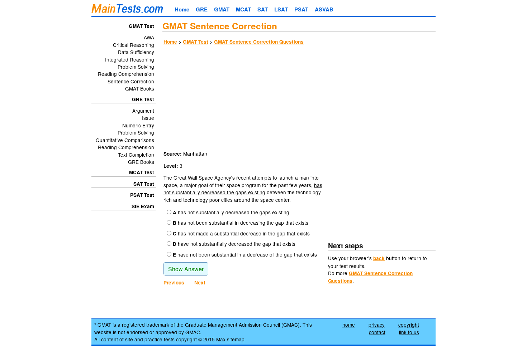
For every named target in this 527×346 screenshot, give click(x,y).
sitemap (235, 339)
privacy (377, 324)
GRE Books (141, 161)
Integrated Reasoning (129, 59)
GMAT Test (195, 41)
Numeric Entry (138, 125)
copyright (408, 324)
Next (199, 282)
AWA (149, 37)
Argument (143, 110)
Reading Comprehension (126, 73)
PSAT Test (142, 194)
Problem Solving (136, 66)
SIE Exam (143, 206)
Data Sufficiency (136, 51)
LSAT (281, 9)
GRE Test (143, 99)
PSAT (301, 9)
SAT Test (143, 183)
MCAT (243, 9)
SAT (262, 9)
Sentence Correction (131, 81)
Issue (148, 117)
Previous (173, 282)
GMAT (221, 9)
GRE (202, 9)
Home (182, 9)
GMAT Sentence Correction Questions (259, 41)
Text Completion (136, 154)
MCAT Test (141, 172)
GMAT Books (139, 88)
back (379, 258)
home (348, 324)
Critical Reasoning (133, 44)
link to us (409, 332)
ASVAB (324, 9)
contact (377, 332)
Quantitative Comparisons (125, 139)
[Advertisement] (298, 99)
